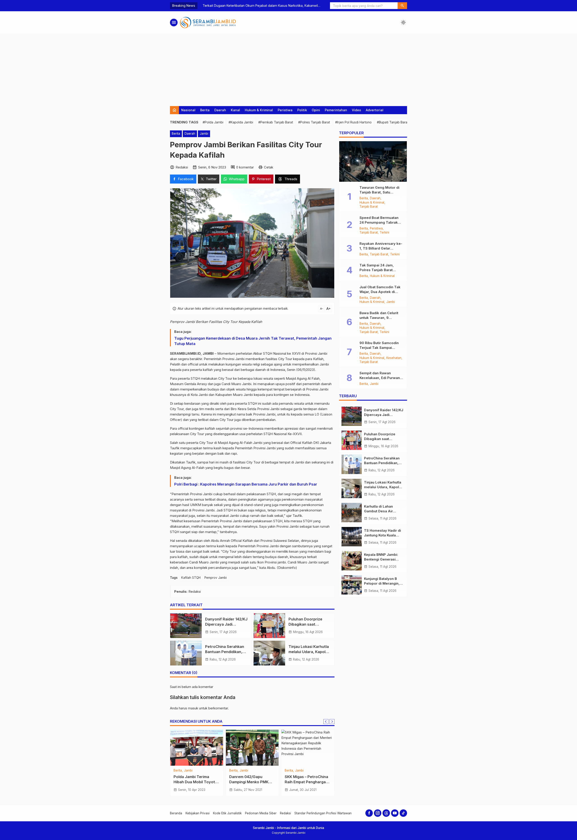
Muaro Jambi (193, 770)
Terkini (244, 770)
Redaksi (285, 813)
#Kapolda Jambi (241, 122)
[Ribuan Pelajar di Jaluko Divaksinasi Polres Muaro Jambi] (196, 748)
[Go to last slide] (325, 721)
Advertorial (374, 110)
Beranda (176, 813)
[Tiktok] (403, 813)
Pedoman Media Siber (261, 813)
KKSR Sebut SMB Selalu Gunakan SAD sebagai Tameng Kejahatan (250, 781)
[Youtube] (394, 813)
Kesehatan (393, 358)
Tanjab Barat (368, 206)
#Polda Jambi (213, 122)
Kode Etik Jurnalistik (227, 813)
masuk (193, 708)
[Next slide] (332, 721)
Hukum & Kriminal (259, 110)
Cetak (268, 167)
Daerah (220, 110)
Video (356, 110)
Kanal (235, 110)
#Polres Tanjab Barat (314, 122)
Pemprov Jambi (215, 577)
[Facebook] (369, 813)
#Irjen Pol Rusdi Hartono (353, 122)
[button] (402, 5)
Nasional (188, 110)
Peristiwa (285, 110)
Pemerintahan (336, 110)
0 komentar (245, 167)
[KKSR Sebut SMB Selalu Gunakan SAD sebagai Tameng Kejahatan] (252, 748)
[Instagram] (377, 813)
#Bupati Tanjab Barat (392, 122)
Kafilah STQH (191, 577)
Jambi (204, 133)
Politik (302, 110)
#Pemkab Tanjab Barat (275, 122)
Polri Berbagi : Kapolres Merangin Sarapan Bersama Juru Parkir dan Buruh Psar (245, 484)
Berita (205, 110)
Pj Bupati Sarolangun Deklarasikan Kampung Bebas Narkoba (305, 786)
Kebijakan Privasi (197, 813)
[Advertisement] (288, 67)
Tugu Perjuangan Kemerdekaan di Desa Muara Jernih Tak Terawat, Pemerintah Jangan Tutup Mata (253, 341)
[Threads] (386, 813)
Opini (316, 110)
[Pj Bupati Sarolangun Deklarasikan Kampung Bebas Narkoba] (307, 748)
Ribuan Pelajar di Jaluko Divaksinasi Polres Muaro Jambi (197, 781)
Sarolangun (293, 774)
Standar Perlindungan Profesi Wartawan (323, 813)
